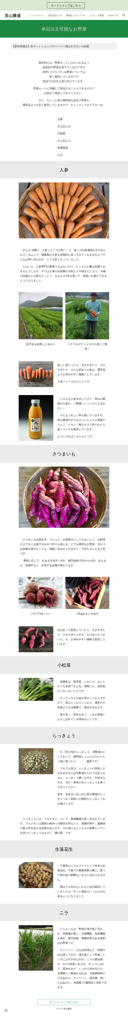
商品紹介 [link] (53, 15)
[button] (124, 15)
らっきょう (64, 140)
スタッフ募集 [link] (96, 15)
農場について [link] (73, 15)
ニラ (60, 154)
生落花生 (62, 147)
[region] (64, 5)
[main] (63, 29)
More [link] (111, 15)
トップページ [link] (36, 15)
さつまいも (64, 126)
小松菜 (61, 133)
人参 (60, 119)
